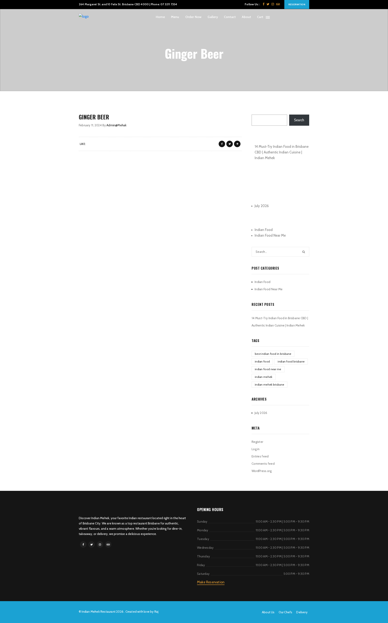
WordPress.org (262, 471)
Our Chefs (285, 612)
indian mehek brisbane (269, 384)
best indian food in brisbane (273, 354)
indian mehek (263, 377)
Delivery (302, 612)
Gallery (213, 17)
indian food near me (268, 369)
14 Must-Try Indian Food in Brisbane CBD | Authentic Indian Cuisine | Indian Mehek (282, 152)
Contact (230, 17)
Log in (256, 449)
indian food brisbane (291, 361)
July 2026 (262, 206)
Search (257, 110)
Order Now (193, 17)
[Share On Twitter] (229, 144)
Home (160, 17)
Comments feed (263, 464)
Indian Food (264, 230)
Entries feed (260, 456)
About (246, 17)
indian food (262, 361)
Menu (175, 17)
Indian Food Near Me (270, 235)
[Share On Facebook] (222, 144)
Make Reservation (211, 582)
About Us (268, 612)
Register (257, 442)
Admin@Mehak (116, 125)
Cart (260, 17)
